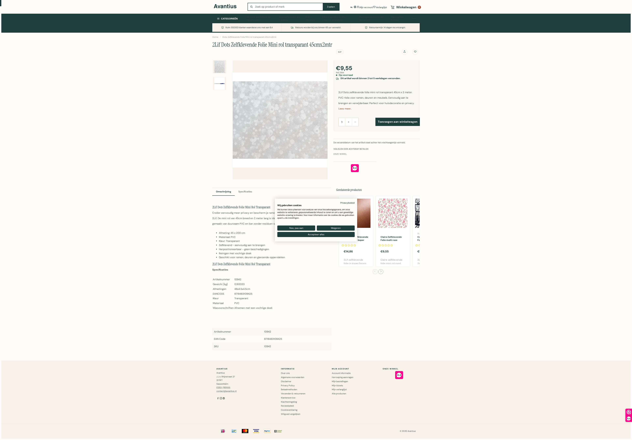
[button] (375, 271)
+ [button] (348, 122)
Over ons (285, 373)
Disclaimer (286, 381)
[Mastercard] (245, 431)
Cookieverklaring (289, 410)
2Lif (340, 52)
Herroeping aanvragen (342, 377)
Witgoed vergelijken (290, 414)
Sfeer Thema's (310, 18)
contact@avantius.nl (226, 391)
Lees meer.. (345, 108)
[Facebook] (217, 398)
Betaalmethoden (289, 389)
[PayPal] (267, 431)
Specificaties (245, 191)
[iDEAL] (223, 431)
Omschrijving (223, 191)
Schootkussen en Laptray (289, 18)
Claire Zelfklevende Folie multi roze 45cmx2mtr (391, 240)
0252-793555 (223, 387)
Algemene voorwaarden (292, 377)
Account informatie (341, 373)
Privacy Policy (288, 385)
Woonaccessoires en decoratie (371, 18)
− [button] (355, 122)
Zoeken (331, 6)
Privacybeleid (347, 202)
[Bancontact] (234, 431)
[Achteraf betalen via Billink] (278, 431)
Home (215, 37)
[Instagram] (220, 398)
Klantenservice (288, 397)
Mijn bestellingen (340, 381)
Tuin (413, 18)
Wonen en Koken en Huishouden (259, 18)
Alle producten (339, 393)
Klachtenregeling (289, 401)
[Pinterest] (223, 398)
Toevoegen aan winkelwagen (397, 121)
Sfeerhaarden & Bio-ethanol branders (334, 18)
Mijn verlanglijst (339, 389)
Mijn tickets (337, 385)
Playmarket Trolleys (397, 18)
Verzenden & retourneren (293, 393)
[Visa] (256, 431)
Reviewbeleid (287, 405)
